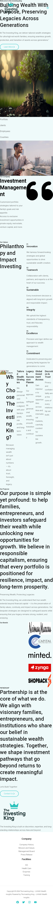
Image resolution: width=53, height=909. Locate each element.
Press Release (26, 855)
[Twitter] (23, 902)
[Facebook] (17, 902)
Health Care (26, 868)
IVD (26, 865)
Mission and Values (26, 848)
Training (26, 875)
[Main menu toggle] (48, 8)
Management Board (27, 851)
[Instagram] (29, 902)
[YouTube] (35, 902)
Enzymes (26, 872)
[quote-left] (39, 205)
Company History (26, 845)
